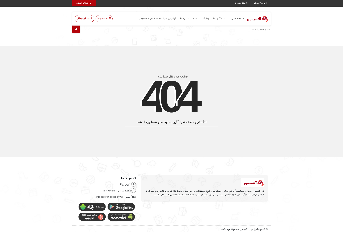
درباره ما (184, 19)
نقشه (195, 19)
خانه (269, 29)
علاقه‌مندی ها (240, 3)
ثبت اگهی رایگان (84, 18)
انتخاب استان (83, 3)
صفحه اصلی (237, 19)
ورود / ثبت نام (259, 3)
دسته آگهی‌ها (220, 19)
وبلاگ (206, 19)
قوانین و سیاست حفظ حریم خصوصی (157, 19)
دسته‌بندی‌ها (103, 18)
